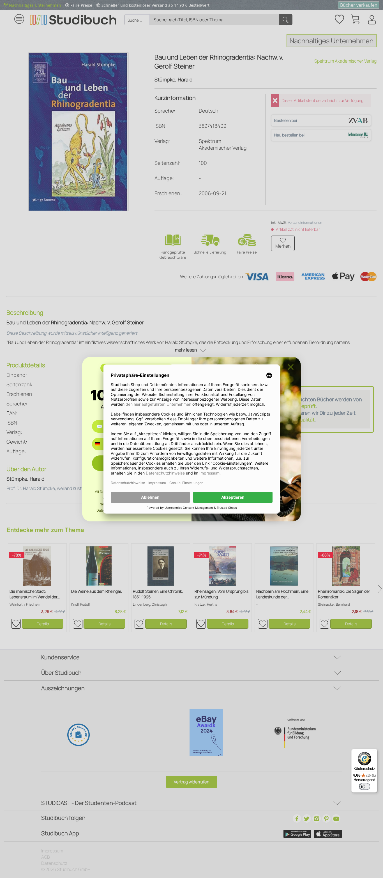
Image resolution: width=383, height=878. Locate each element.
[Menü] (374, 752)
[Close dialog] (290, 367)
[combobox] (101, 444)
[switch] (364, 786)
